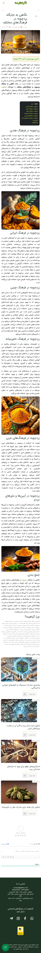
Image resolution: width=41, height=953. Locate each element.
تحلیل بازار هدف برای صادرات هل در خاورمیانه (21, 807)
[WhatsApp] (31, 919)
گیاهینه (4, 87)
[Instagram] (18, 919)
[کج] (5, 857)
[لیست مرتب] (10, 857)
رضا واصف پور (16, 27)
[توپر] (3, 857)
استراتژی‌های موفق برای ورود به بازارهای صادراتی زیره (23, 768)
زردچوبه (24, 580)
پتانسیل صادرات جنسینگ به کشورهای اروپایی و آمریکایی (21, 686)
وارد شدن (4, 844)
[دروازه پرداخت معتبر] (20, 935)
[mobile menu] (3, 3)
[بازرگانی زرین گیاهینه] (20, 2)
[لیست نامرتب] (13, 857)
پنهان (32, 104)
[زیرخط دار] (8, 857)
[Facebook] (25, 919)
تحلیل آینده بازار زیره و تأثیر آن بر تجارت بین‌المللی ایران (23, 727)
